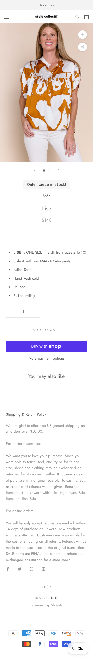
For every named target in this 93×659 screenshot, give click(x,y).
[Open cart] (86, 16)
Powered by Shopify (47, 605)
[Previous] (34, 170)
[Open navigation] (6, 17)
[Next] (58, 170)
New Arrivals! (46, 5)
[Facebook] (8, 569)
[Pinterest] (43, 569)
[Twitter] (20, 569)
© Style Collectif (46, 598)
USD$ (44, 587)
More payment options (46, 358)
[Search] (77, 17)
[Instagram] (31, 569)
